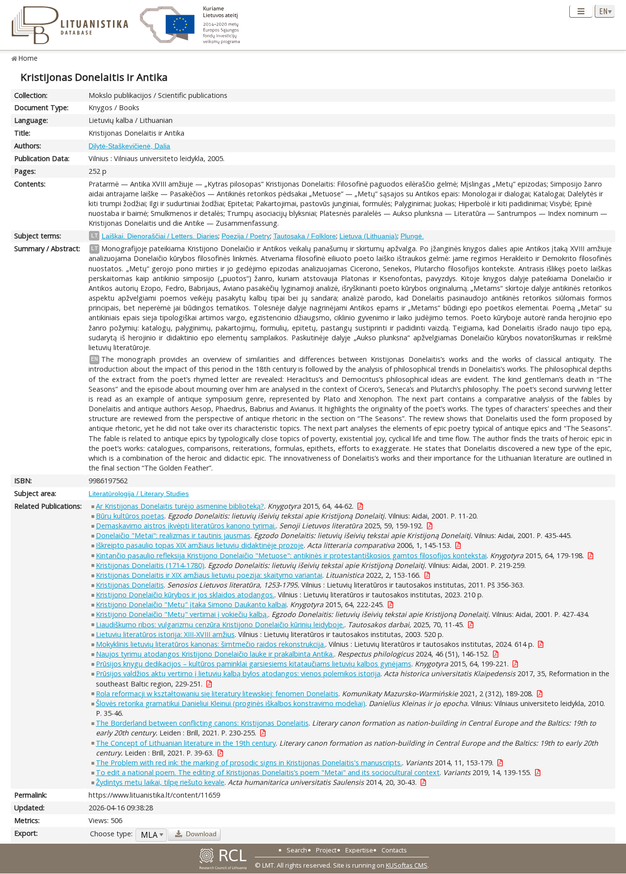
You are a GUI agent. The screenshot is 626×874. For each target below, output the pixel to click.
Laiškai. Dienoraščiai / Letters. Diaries (160, 236)
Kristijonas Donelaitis (130, 585)
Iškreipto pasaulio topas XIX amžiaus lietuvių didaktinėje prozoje (200, 545)
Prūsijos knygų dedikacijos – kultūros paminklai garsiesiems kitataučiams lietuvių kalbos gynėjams (253, 663)
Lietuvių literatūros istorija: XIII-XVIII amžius (165, 634)
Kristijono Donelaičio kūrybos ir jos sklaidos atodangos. (185, 594)
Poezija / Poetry (246, 236)
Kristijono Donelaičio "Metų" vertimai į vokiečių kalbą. (182, 614)
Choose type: (111, 833)
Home (28, 58)
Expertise (359, 850)
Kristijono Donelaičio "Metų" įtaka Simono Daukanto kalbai (191, 604)
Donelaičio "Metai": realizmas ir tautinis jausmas (173, 535)
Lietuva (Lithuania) (368, 236)
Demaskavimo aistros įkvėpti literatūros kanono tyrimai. (186, 525)
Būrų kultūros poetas (130, 515)
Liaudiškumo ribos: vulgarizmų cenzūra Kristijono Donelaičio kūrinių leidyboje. (220, 624)
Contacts (394, 850)
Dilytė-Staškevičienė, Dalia (129, 146)
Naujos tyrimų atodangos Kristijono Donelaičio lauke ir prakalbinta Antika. (215, 654)
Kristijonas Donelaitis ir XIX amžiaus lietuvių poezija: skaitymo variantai (209, 575)
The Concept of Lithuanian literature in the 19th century (186, 743)
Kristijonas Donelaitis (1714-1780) (150, 565)
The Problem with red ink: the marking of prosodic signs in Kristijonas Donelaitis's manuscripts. (249, 762)
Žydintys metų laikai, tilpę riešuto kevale (160, 782)
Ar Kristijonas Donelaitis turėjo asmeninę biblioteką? (180, 506)
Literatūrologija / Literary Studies (139, 493)
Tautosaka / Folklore (304, 236)
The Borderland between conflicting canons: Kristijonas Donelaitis (202, 723)
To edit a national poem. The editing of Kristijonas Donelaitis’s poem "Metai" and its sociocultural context (268, 772)
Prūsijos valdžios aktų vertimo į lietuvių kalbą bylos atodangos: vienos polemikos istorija (238, 673)
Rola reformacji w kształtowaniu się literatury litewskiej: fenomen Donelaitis (217, 693)
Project (326, 850)
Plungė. (412, 236)
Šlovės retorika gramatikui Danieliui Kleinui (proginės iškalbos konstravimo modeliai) (230, 703)
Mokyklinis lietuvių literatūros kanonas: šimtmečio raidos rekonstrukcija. (210, 644)
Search (297, 850)
